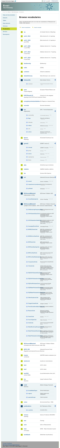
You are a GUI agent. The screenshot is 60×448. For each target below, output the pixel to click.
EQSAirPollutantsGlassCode (34, 272)
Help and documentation (9, 15)
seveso (26, 414)
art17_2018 (27, 57)
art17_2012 (27, 52)
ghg (25, 165)
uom (25, 424)
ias (25, 173)
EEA (9, 1)
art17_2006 (27, 46)
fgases (26, 137)
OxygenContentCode (33, 303)
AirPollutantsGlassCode (34, 213)
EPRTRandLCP (28, 95)
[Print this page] (47, 1)
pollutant (30, 188)
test (25, 420)
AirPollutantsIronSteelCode (34, 220)
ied (25, 177)
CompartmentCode (32, 261)
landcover (27, 361)
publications (27, 406)
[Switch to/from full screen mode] (49, 1)
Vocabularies (6, 28)
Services (5, 31)
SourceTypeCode (32, 319)
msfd (25, 385)
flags (29, 118)
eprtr (25, 89)
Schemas (5, 26)
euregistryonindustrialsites (32, 101)
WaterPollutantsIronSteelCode (34, 335)
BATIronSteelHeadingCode (34, 257)
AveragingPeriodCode (33, 226)
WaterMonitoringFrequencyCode (34, 326)
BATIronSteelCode (32, 252)
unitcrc (30, 131)
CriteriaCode (31, 266)
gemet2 (26, 143)
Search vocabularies (26, 27)
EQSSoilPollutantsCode (34, 283)
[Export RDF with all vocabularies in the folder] (55, 80)
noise (25, 402)
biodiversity (27, 63)
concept (30, 147)
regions (30, 393)
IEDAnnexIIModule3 (30, 204)
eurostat (26, 105)
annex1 (30, 181)
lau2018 (26, 373)
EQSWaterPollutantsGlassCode (34, 287)
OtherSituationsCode (33, 297)
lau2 (25, 369)
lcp (25, 379)
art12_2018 (27, 40)
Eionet (9, 12)
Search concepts (37, 27)
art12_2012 (27, 36)
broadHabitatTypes (32, 390)
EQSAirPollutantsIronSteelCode (34, 278)
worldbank (27, 434)
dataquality (27, 80)
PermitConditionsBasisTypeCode (34, 306)
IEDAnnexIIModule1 (30, 193)
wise (25, 429)
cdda (25, 67)
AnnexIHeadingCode (33, 199)
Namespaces (6, 34)
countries (30, 410)
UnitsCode (30, 322)
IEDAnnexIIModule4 (30, 343)
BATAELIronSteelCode (33, 236)
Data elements (6, 23)
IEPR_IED (27, 349)
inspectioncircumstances (34, 184)
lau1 (25, 365)
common (26, 71)
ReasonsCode (31, 310)
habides (26, 169)
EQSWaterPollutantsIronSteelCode (34, 292)
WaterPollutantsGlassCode (34, 331)
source (29, 153)
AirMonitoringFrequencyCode (34, 209)
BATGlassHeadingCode (33, 247)
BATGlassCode (31, 242)
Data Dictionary (15, 12)
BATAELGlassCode (32, 229)
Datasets (5, 17)
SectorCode (31, 316)
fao (25, 109)
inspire (26, 355)
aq (24, 32)
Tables (4, 20)
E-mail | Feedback (7, 443)
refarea (29, 125)
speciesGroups (31, 397)
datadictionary (28, 76)
